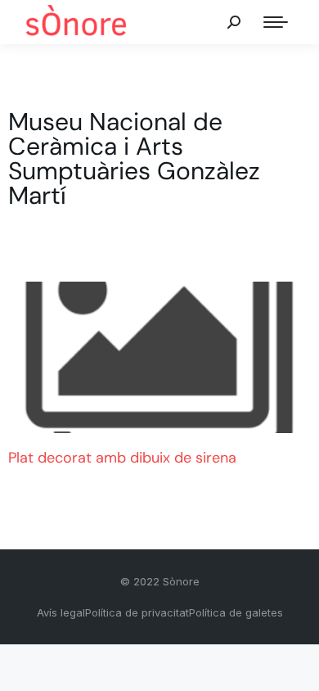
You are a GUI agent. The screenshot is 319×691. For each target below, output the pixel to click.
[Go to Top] (294, 666)
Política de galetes (236, 612)
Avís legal (61, 612)
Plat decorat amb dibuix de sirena (122, 457)
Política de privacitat (137, 612)
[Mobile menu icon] (275, 22)
